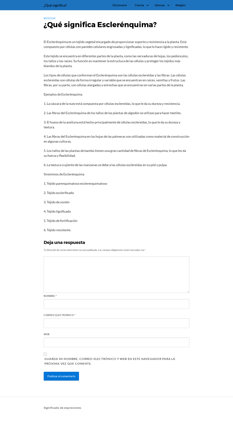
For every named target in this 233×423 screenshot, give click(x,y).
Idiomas (160, 5)
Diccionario (119, 5)
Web (47, 334)
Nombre (50, 295)
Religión (180, 5)
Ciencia (139, 5)
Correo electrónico (60, 315)
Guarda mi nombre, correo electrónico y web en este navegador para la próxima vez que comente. (109, 361)
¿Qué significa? (55, 5)
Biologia (50, 18)
